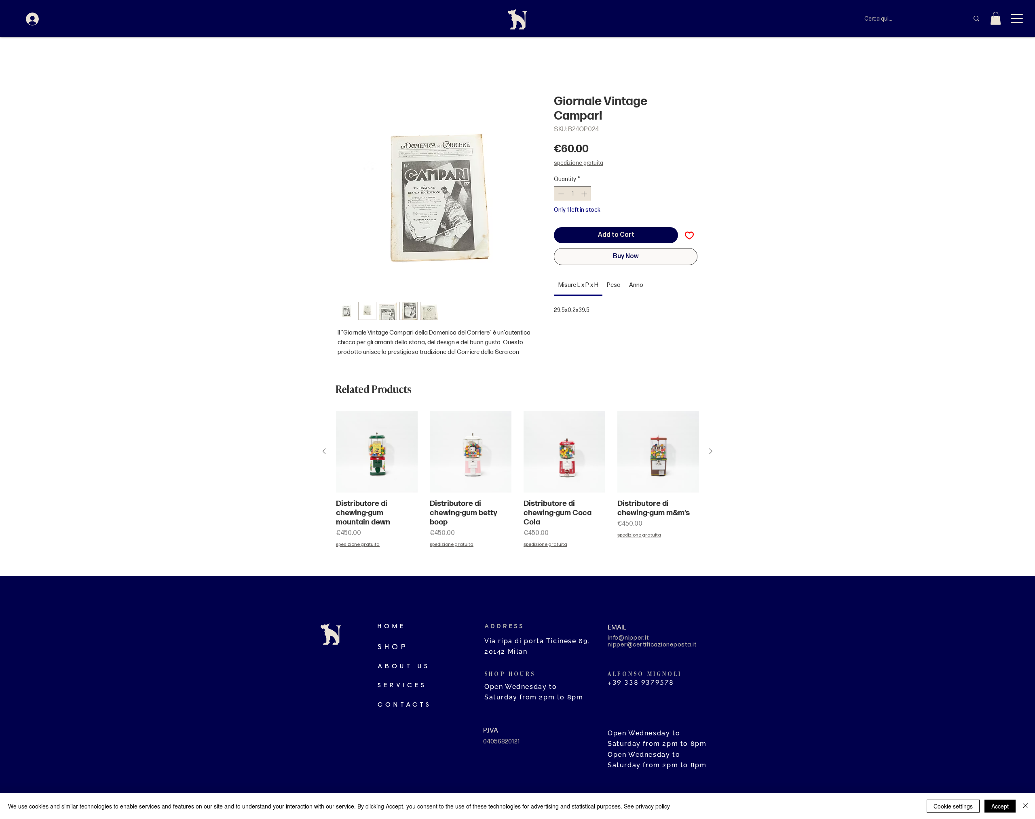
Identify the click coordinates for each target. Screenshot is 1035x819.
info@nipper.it (628, 637)
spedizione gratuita (578, 163)
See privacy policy (647, 806)
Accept (1000, 806)
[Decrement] (560, 194)
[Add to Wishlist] (689, 235)
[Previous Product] (324, 451)
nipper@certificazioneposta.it (652, 644)
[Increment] (585, 194)
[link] (578, 285)
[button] (995, 18)
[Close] (1025, 806)
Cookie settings (953, 806)
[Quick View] (377, 452)
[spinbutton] (572, 194)
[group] (517, 490)
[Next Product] (711, 451)
